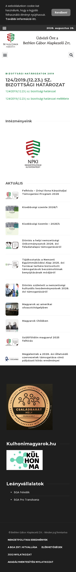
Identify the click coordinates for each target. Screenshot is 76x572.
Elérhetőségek (52, 547)
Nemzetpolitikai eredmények (28, 539)
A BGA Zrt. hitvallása (22, 547)
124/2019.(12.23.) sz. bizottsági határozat (31, 91)
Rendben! (61, 12)
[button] (4, 28)
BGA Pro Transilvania (26, 499)
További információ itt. (21, 19)
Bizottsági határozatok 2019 (30, 73)
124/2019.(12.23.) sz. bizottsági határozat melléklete (37, 98)
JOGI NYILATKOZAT (20, 554)
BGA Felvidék (22, 492)
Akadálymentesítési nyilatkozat (30, 562)
